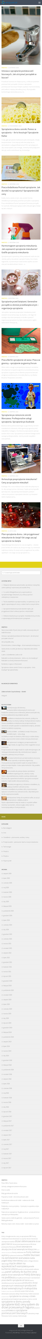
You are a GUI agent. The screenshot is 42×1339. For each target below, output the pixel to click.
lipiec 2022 (6, 958)
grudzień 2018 (7, 1060)
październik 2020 (8, 990)
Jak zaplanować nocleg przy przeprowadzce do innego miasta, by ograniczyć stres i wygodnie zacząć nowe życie (21, 744)
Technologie (7, 847)
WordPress (16, 1333)
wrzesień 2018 (7, 1074)
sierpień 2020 (7, 1000)
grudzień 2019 (7, 1028)
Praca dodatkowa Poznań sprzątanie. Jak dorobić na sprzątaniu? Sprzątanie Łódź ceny (21, 190)
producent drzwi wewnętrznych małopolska (19, 1287)
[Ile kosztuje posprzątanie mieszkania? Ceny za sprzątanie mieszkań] (21, 458)
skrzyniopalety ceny (8, 642)
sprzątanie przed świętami (10, 1299)
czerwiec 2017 (7, 1144)
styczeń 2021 (7, 976)
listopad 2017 (7, 1121)
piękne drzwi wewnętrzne (13, 1274)
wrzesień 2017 (7, 1130)
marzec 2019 (7, 1051)
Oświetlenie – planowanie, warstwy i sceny (16, 837)
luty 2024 (6, 929)
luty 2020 (6, 1018)
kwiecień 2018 (7, 1098)
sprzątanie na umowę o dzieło (22, 1296)
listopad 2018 (7, 1065)
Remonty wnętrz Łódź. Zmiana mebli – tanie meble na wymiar (20, 1224)
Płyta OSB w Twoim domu (9, 1183)
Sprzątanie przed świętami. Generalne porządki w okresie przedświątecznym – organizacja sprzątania (20, 305)
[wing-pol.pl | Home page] (12, 2)
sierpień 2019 (7, 1042)
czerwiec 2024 (7, 925)
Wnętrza (4, 68)
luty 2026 (6, 901)
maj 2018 (6, 1093)
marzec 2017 (7, 1158)
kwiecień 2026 (7, 892)
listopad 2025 (7, 906)
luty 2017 (6, 1163)
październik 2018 (8, 1070)
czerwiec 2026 (7, 883)
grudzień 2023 (7, 934)
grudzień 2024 (7, 915)
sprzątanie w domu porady (16, 1301)
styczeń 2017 (7, 1168)
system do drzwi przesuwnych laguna (20, 1305)
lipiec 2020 (6, 1004)
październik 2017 (8, 1126)
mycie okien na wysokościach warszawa (15, 1265)
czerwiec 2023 (7, 939)
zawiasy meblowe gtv (19, 1316)
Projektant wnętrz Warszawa (8, 1291)
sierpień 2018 (7, 1079)
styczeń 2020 (7, 1023)
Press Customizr (31, 1333)
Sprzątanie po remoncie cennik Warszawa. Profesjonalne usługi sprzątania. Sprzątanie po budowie (18, 418)
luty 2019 (6, 1056)
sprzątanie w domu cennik (28, 1299)
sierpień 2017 (7, 1135)
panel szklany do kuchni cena (21, 1271)
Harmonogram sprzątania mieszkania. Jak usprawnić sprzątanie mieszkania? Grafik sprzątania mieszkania (19, 249)
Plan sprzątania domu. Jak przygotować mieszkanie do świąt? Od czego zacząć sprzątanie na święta (20, 537)
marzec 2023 (7, 944)
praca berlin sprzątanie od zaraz (15, 1280)
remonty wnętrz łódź (22, 1291)
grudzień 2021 (7, 962)
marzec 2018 (7, 1102)
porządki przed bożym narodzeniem (28, 1278)
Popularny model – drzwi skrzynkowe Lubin (15, 1197)
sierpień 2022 (7, 953)
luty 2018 (6, 1107)
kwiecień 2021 (7, 967)
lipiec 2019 (6, 1046)
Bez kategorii (7, 828)
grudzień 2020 (7, 981)
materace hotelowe (16, 1255)
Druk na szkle (6, 1190)
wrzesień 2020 (7, 995)
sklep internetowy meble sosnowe (27, 1294)
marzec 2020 (7, 1014)
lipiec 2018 (6, 1084)
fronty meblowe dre (19, 1252)
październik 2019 (8, 1037)
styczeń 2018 (7, 1112)
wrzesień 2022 (7, 948)
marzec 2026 (7, 897)
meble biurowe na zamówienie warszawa (21, 1256)
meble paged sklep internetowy (18, 1259)
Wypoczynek (7, 861)
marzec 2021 (7, 972)
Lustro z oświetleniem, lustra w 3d (12, 655)
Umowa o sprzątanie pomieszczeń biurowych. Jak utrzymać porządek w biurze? (19, 74)
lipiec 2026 (6, 878)
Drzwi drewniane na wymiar (17, 1239)
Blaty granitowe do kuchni (10, 1193)
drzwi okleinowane (25, 1241)
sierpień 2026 (7, 873)
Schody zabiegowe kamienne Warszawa (14, 1186)
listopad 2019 (7, 1032)
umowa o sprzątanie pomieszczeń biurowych (15, 1312)
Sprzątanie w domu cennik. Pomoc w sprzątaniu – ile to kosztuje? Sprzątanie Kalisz (20, 132)
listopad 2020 (7, 986)
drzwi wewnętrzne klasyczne (24, 1249)
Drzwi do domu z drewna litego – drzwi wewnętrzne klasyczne (21, 645)
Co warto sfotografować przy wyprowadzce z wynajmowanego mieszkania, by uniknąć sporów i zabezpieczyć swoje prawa (17, 594)
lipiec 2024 (6, 920)
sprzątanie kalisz (5, 1296)
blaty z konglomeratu (9, 1236)
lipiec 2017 (6, 1140)
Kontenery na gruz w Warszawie (12, 664)
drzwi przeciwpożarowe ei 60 (22, 1244)
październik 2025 (8, 911)
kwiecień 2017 (7, 1154)
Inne (4, 833)
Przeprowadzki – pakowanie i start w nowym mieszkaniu (20, 842)
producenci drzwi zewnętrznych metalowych (20, 1284)
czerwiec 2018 (7, 1088)
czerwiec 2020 (7, 1009)
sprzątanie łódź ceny (14, 1304)
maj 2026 (6, 887)
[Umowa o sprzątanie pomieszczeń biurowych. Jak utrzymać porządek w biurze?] (21, 35)
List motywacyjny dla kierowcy (16, 708)
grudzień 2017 (7, 1116)
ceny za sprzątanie (22, 1236)
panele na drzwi (23, 1269)
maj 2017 (6, 1149)
